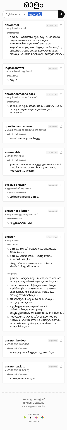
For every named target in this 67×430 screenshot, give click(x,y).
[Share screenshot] (60, 25)
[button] (52, 44)
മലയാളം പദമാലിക (33, 406)
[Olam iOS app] (30, 417)
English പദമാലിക (33, 402)
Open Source (33, 421)
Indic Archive (33, 414)
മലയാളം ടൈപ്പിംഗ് (33, 399)
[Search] (61, 14)
